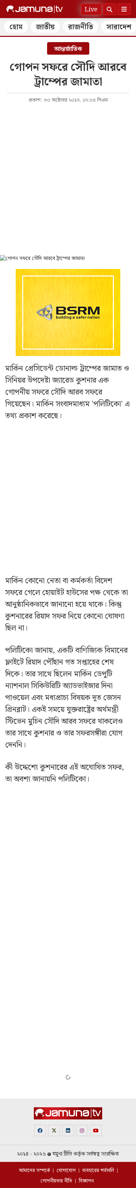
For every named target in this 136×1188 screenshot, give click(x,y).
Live (91, 10)
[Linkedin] (68, 1130)
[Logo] (34, 9)
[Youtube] (96, 1130)
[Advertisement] (68, 178)
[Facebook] (40, 1130)
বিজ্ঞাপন (86, 1181)
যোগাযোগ (66, 1170)
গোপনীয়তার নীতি (56, 1181)
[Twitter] (54, 1130)
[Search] (109, 9)
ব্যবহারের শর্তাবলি (98, 1170)
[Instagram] (82, 1130)
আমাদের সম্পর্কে (34, 1170)
